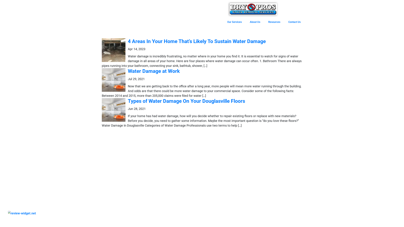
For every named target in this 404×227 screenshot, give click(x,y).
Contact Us (294, 21)
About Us (255, 21)
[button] (236, 22)
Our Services (234, 21)
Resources (274, 21)
